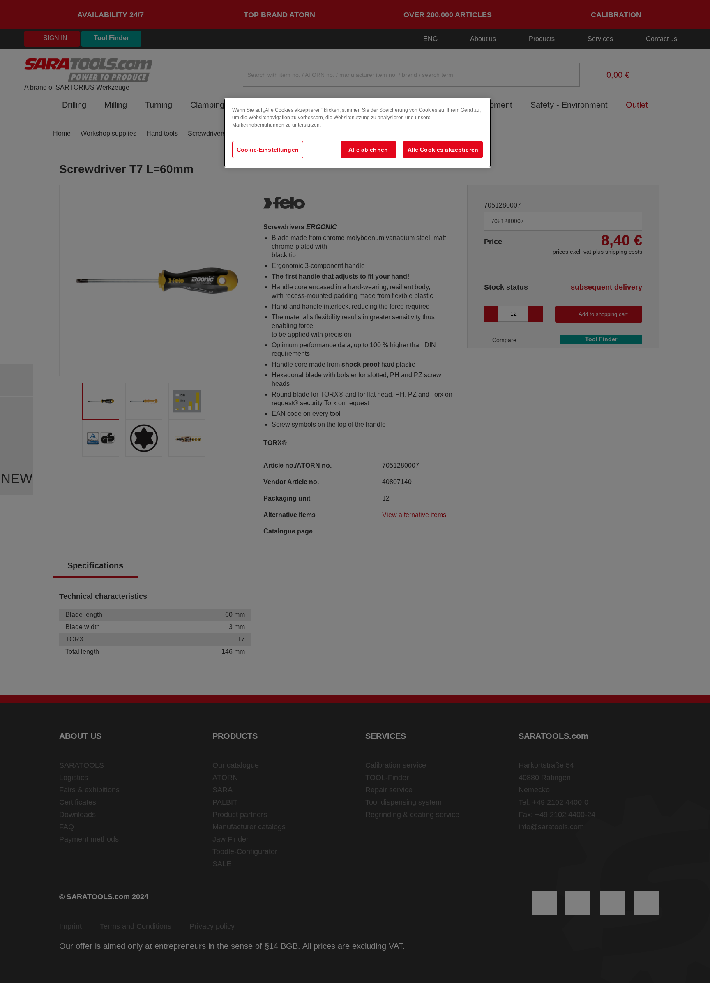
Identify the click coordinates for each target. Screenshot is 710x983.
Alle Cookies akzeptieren (443, 149)
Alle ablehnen (368, 149)
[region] (357, 133)
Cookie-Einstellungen (268, 149)
